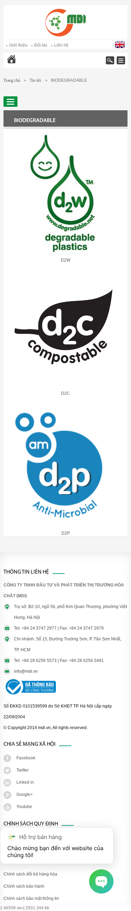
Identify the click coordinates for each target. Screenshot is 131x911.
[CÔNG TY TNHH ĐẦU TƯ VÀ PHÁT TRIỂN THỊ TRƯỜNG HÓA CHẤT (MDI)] (66, 35)
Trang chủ (29, 64)
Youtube (24, 806)
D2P (65, 533)
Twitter (22, 770)
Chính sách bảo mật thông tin (31, 898)
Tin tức (36, 80)
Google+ (24, 794)
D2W (65, 260)
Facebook (25, 758)
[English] (120, 46)
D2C (65, 393)
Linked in (25, 782)
